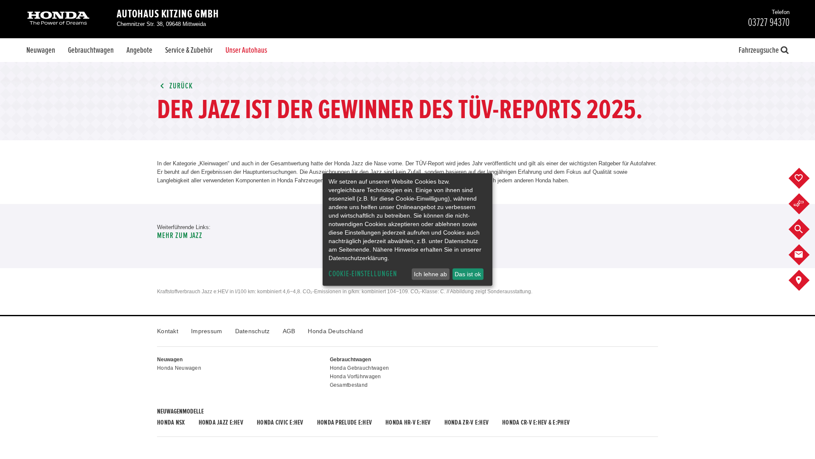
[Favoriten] (805, 178)
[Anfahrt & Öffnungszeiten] (805, 280)
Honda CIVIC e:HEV (280, 422)
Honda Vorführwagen (355, 377)
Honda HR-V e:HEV (407, 422)
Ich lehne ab (430, 274)
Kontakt (167, 331)
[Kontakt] (805, 255)
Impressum (206, 331)
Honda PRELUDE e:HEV (344, 422)
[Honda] (58, 18)
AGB (289, 331)
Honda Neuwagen (179, 368)
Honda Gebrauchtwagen (359, 368)
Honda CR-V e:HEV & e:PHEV (536, 422)
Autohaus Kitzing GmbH (168, 14)
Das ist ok (468, 274)
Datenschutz (252, 331)
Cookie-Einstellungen (363, 274)
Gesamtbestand (349, 385)
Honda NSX (171, 422)
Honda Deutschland (335, 331)
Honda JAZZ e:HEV (221, 422)
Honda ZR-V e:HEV (466, 422)
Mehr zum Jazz (179, 236)
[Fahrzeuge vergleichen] (805, 204)
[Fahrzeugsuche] (805, 229)
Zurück (180, 86)
